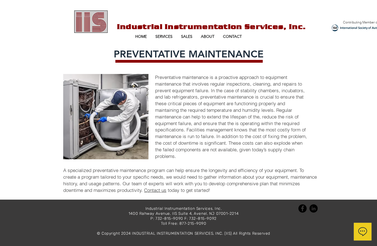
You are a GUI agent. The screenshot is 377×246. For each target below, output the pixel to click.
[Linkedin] (313, 208)
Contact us (155, 190)
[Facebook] (302, 208)
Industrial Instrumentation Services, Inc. (211, 26)
